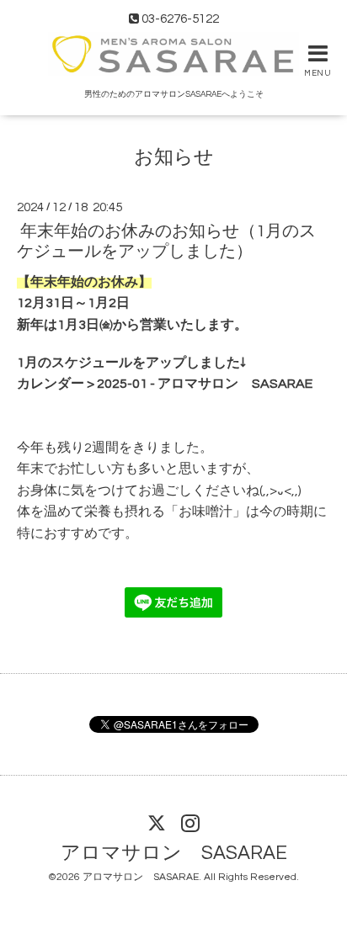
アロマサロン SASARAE (174, 853)
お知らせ (174, 157)
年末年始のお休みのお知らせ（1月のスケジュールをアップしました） (166, 241)
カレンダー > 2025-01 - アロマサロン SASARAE (164, 383)
